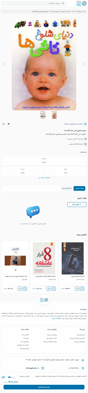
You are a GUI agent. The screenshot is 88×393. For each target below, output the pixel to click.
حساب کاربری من (51, 338)
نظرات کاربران (79, 188)
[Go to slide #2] (43, 115)
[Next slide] (4, 64)
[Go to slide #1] (54, 115)
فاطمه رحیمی (73, 144)
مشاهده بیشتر (56, 318)
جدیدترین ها (81, 335)
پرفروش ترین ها (79, 342)
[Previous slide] (83, 64)
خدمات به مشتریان (23, 345)
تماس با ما (25, 335)
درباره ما (26, 338)
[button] (8, 124)
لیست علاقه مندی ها (50, 342)
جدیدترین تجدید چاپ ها (77, 338)
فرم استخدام (24, 348)
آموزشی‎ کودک (69, 124)
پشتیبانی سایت (52, 335)
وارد (43, 387)
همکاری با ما (25, 342)
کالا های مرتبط (66, 188)
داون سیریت (72, 139)
